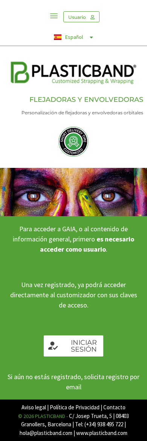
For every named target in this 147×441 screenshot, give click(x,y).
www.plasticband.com (101, 432)
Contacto (114, 407)
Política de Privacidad (75, 407)
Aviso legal (33, 407)
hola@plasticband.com (46, 432)
